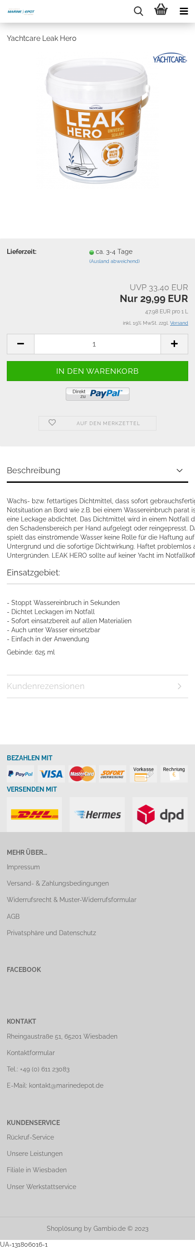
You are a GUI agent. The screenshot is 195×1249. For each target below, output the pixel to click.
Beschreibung (33, 470)
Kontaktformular (31, 1052)
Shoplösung (64, 1228)
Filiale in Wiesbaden (37, 1170)
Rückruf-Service (30, 1137)
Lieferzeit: (21, 251)
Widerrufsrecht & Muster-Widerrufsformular (71, 899)
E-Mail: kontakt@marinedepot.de (55, 1085)
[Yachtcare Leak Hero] (97, 119)
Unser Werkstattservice (41, 1186)
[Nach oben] (170, 1235)
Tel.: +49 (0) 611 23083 (38, 1069)
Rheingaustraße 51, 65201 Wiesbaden (62, 1036)
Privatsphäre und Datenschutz (51, 933)
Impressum (23, 867)
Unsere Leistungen (35, 1153)
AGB (13, 916)
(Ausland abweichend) (114, 261)
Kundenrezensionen (46, 686)
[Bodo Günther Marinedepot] (18, 11)
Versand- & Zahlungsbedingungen (58, 883)
